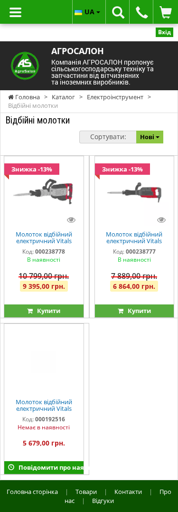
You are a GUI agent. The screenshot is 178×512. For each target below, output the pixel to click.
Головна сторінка (32, 491)
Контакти (128, 491)
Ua (90, 11)
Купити (46, 310)
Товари (86, 491)
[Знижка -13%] (43, 193)
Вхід (164, 32)
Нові (148, 137)
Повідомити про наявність (49, 467)
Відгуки (103, 500)
